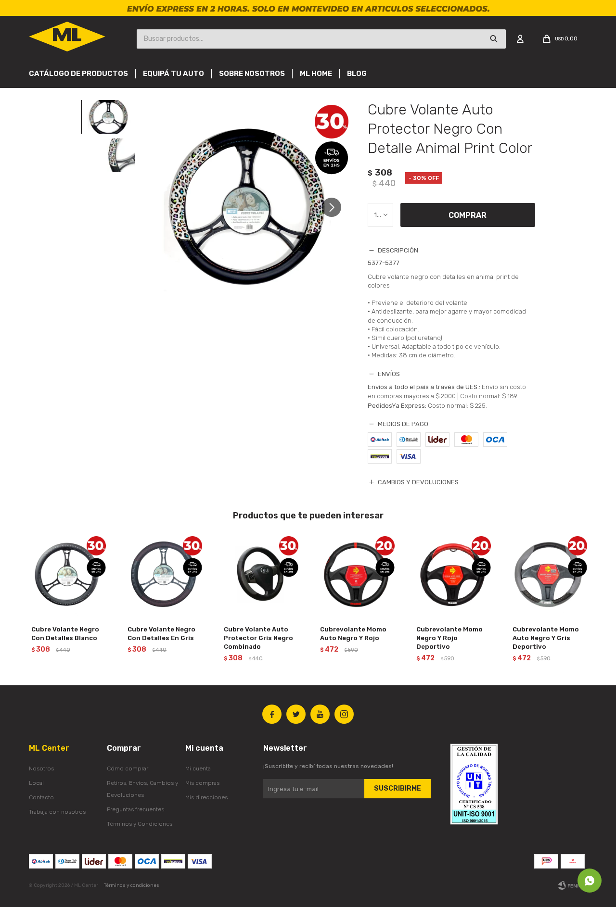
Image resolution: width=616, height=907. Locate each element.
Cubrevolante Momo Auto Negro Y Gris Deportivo (546, 638)
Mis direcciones (206, 797)
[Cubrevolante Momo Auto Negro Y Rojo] (356, 574)
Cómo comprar (127, 768)
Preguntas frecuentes (135, 809)
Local (36, 783)
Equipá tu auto (173, 73)
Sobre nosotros (252, 73)
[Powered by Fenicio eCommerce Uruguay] (572, 885)
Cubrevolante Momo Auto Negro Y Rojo (353, 634)
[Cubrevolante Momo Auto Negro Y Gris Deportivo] (548, 574)
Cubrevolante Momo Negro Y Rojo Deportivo (449, 638)
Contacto (41, 797)
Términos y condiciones (131, 885)
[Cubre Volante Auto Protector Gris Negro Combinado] (260, 574)
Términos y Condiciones (139, 823)
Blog (357, 73)
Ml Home (316, 73)
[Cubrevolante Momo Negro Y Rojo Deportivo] (452, 574)
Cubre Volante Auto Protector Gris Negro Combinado (258, 638)
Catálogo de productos (78, 73)
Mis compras (202, 783)
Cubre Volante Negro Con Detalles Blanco (65, 634)
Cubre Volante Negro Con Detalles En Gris (161, 634)
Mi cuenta (198, 768)
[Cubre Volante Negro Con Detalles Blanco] (67, 574)
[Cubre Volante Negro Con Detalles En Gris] (163, 574)
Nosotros (41, 768)
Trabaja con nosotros (57, 811)
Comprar (468, 215)
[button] (335, 207)
